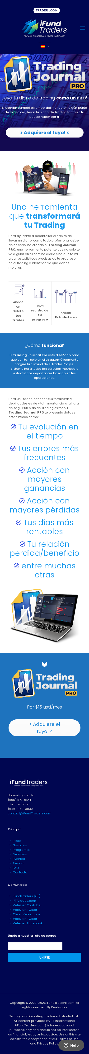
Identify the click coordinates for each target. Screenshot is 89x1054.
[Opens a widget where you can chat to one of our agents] (71, 1046)
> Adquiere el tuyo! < (44, 132)
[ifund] (44, 28)
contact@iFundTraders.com (29, 813)
